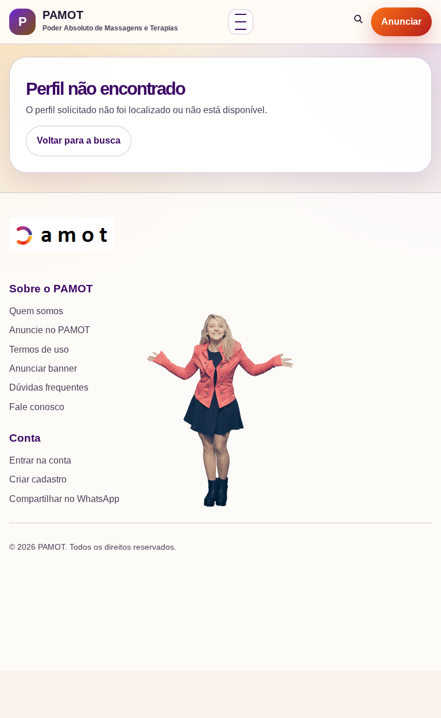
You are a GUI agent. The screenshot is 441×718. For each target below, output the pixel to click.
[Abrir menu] (240, 21)
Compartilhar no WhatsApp (64, 499)
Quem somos (36, 311)
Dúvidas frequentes (48, 387)
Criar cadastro (38, 479)
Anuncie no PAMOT (49, 330)
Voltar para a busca (79, 140)
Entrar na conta (40, 460)
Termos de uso (39, 349)
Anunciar (401, 21)
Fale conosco (36, 407)
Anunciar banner (43, 368)
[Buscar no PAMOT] (359, 21)
